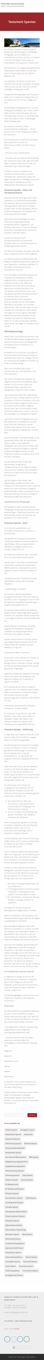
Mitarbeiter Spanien (12, 1234)
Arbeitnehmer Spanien (13, 1134)
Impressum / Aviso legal (17, 1357)
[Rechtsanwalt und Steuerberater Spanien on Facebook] (7, 1339)
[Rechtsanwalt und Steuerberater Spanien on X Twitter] (13, 1339)
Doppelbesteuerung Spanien (15, 1166)
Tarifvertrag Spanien (13, 1271)
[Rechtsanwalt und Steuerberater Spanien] (12, 8)
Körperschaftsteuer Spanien (15, 1216)
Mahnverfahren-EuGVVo (14, 1225)
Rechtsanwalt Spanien (13, 1098)
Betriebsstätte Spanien (13, 1153)
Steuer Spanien (11, 1266)
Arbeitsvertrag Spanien (13, 1143)
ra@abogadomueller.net (19, 1312)
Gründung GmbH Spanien (14, 1203)
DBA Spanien (33, 1157)
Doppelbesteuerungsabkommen (17, 1162)
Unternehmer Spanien (30, 1271)
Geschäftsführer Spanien (14, 1198)
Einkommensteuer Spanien (15, 1171)
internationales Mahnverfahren (16, 1212)
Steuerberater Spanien (13, 1252)
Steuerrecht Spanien (30, 1262)
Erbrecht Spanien (27, 1180)
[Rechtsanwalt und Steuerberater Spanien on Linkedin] (20, 1339)
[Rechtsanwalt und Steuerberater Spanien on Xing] (26, 1339)
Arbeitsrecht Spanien (13, 1139)
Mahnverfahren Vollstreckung (16, 1230)
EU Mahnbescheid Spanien (15, 1189)
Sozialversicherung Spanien (15, 1243)
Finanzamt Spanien (12, 1193)
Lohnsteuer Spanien (12, 1221)
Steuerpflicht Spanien (13, 1262)
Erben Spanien (28, 1175)
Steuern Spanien (31, 1257)
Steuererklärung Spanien (14, 1257)
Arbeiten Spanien (11, 1130)
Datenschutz (31, 1357)
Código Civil (31, 100)
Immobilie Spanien (12, 1207)
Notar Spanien (27, 1234)
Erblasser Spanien (12, 1180)
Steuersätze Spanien (26, 1266)
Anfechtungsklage (14, 995)
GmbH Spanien (31, 1198)
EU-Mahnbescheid (12, 1184)
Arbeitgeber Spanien (27, 1130)
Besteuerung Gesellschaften (15, 1148)
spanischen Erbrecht (29, 68)
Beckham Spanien (30, 1143)
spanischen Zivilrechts (30, 1011)
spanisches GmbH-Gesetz (14, 1248)
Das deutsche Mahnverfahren (16, 1157)
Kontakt (16, 1329)
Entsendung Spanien (12, 1175)
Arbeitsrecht (28, 1134)
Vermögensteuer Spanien (14, 1275)
